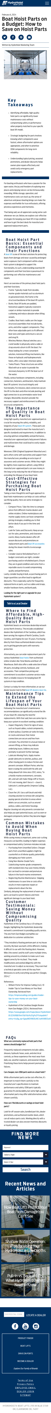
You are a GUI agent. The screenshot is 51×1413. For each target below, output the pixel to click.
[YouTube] (25, 1326)
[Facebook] (15, 1326)
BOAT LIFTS (25, 1346)
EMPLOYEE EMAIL (25, 1388)
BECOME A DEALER (25, 1361)
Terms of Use (25, 1380)
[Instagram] (36, 1326)
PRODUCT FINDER (25, 1338)
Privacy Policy (25, 1384)
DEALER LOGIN (25, 1391)
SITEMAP (25, 1395)
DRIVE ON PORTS (25, 1354)
